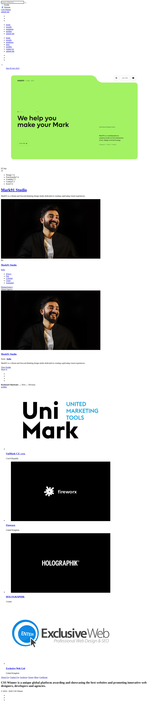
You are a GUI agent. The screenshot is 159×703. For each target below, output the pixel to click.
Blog (36, 677)
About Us (5, 677)
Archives (23, 677)
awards (9, 27)
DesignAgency (7, 287)
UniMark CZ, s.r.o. (15, 453)
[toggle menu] (2, 64)
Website (7, 7)
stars (7, 44)
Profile (6, 5)
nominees (9, 29)
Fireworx (10, 525)
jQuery (8, 274)
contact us (10, 49)
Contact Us (14, 677)
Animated (10, 283)
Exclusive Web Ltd (15, 668)
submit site (5, 12)
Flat (7, 276)
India (3, 270)
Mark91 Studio (14, 190)
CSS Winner (6, 10)
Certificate (43, 677)
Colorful (9, 278)
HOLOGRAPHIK (15, 596)
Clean (8, 281)
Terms (30, 677)
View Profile (6, 367)
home (8, 25)
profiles (9, 31)
